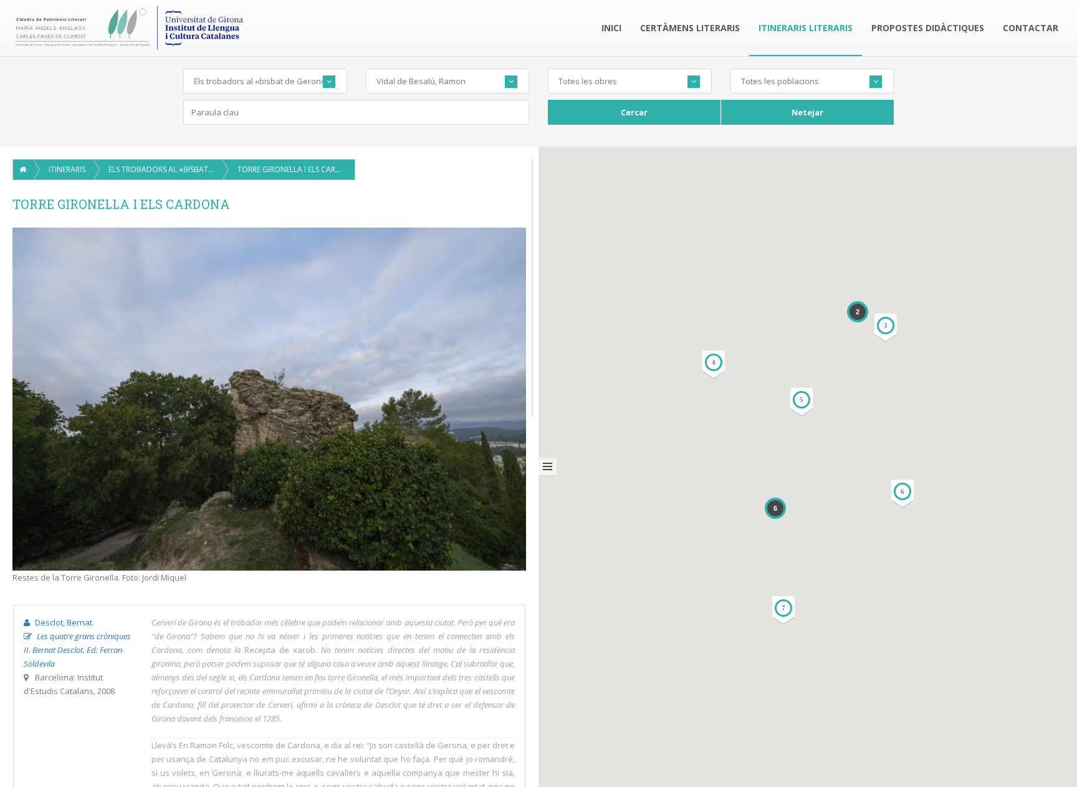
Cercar (634, 112)
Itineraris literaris (806, 28)
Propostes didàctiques (927, 28)
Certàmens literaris (690, 28)
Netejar (807, 112)
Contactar (1030, 28)
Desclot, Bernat (62, 622)
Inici (611, 28)
